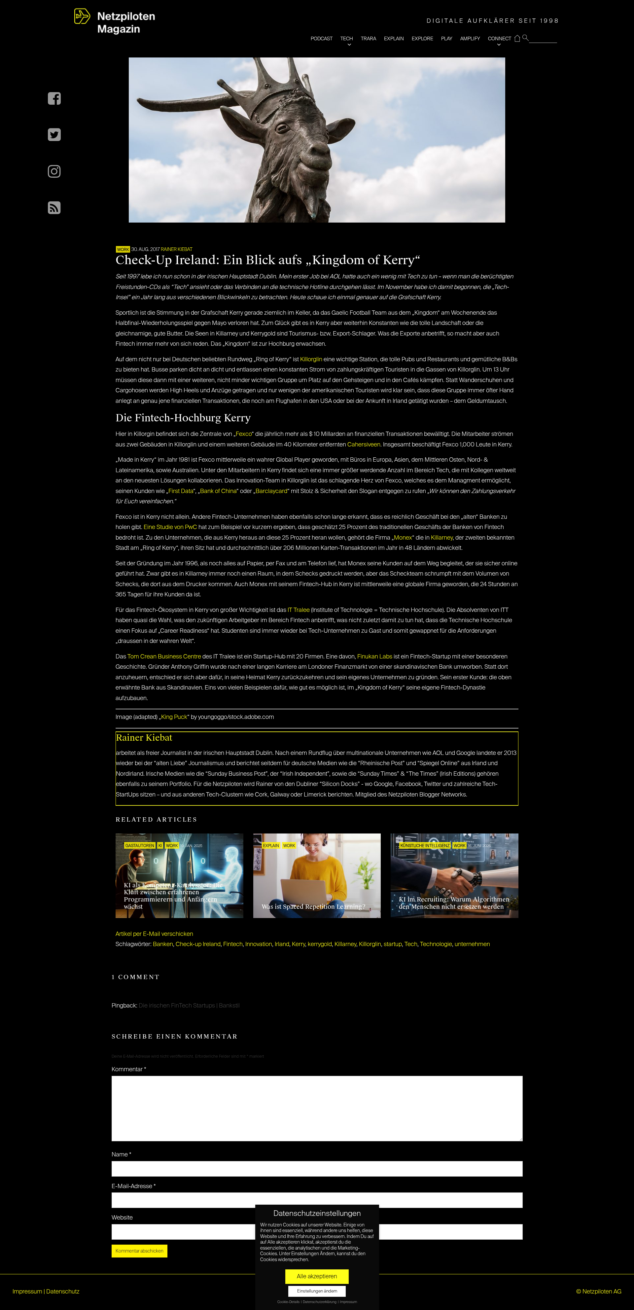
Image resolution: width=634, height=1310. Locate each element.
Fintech (233, 944)
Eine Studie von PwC (170, 527)
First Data (180, 491)
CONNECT (499, 38)
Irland (282, 944)
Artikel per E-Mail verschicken (154, 934)
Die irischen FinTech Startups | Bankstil (189, 1006)
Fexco (244, 434)
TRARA (368, 38)
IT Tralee (299, 610)
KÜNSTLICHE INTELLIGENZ (425, 846)
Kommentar (129, 1070)
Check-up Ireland (198, 944)
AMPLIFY (470, 38)
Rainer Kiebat (177, 249)
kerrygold (320, 944)
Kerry (298, 944)
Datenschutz (63, 1292)
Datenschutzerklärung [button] (320, 1302)
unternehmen (472, 944)
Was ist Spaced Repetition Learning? (314, 907)
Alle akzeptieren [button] (317, 1277)
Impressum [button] (348, 1302)
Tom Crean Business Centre (164, 657)
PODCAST (322, 38)
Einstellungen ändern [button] (317, 1291)
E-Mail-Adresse (134, 1186)
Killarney (442, 538)
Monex (403, 538)
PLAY (446, 38)
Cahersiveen (363, 445)
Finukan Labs (374, 657)
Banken (163, 944)
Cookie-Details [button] (288, 1302)
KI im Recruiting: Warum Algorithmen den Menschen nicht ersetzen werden (454, 903)
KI (160, 846)
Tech (411, 944)
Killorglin (311, 360)
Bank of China (218, 491)
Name (121, 1155)
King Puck (174, 717)
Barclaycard (271, 491)
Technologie (436, 944)
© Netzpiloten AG (598, 1292)
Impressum (27, 1292)
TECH (346, 38)
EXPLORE (422, 38)
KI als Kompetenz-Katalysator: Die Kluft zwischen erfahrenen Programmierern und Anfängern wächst (173, 896)
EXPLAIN (394, 38)
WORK (123, 250)
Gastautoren (139, 846)
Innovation (258, 944)
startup (393, 944)
